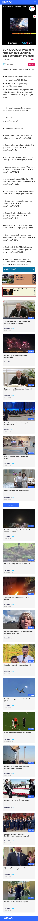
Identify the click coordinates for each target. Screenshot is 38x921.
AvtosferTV (7, 429)
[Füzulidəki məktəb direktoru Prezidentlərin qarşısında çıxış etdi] (19, 822)
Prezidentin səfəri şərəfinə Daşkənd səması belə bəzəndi (17, 531)
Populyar (11, 505)
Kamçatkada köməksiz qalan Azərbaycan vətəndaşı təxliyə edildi (18, 632)
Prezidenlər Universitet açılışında (16, 902)
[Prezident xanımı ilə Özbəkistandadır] (19, 788)
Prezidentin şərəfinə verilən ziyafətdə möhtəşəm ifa (17, 423)
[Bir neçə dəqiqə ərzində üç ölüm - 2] (19, 552)
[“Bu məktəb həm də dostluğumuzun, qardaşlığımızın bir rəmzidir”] (19, 310)
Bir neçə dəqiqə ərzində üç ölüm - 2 (17, 563)
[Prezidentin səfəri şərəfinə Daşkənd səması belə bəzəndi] (19, 518)
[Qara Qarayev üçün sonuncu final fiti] (19, 653)
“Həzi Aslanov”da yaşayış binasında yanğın (17, 598)
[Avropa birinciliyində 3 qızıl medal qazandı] (19, 445)
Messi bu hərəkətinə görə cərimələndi (17, 732)
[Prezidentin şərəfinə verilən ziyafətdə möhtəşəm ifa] (19, 411)
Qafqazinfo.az (8, 328)
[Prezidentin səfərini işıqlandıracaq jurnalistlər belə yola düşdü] (19, 755)
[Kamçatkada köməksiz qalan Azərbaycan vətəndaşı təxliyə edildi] (19, 619)
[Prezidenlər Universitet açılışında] (19, 890)
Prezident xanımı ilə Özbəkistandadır (17, 800)
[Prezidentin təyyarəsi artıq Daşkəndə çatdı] (19, 687)
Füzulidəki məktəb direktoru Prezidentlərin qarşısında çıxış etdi (16, 835)
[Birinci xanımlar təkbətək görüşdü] (19, 479)
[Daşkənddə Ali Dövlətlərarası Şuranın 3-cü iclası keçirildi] (19, 377)
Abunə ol (32, 64)
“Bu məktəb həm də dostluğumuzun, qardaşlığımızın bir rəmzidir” (17, 322)
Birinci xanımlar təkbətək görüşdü (16, 490)
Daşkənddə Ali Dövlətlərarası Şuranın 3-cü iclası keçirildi (18, 390)
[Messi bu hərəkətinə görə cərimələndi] (19, 721)
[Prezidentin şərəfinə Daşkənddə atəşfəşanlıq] (19, 343)
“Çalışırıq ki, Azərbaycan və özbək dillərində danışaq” (16, 869)
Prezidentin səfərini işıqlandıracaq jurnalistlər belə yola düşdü (16, 767)
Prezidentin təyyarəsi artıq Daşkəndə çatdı (17, 700)
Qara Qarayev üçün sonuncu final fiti (17, 665)
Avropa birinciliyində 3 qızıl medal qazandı (16, 457)
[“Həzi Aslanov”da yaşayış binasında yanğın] (19, 586)
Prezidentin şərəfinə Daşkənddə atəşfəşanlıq (15, 356)
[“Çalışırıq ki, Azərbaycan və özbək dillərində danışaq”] (19, 856)
